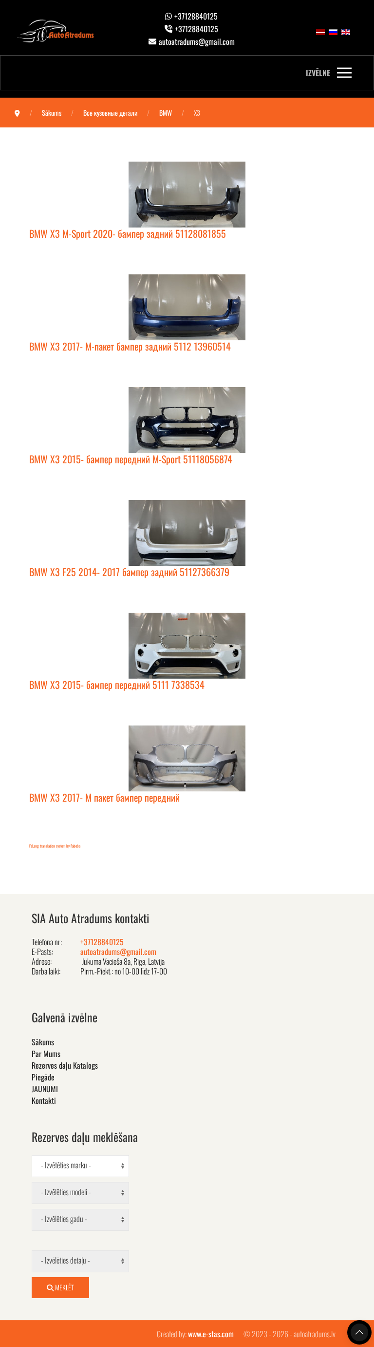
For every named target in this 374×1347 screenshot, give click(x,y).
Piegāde (43, 1077)
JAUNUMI (45, 1089)
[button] (328, 73)
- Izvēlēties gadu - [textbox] (64, 1218)
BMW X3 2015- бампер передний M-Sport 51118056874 (130, 459)
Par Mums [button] (46, 1053)
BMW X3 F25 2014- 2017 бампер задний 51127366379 (129, 571)
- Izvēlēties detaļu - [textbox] (65, 1260)
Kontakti (44, 1100)
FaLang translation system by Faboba (54, 846)
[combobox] (80, 1166)
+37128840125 (196, 16)
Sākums (43, 1042)
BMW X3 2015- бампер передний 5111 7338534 (117, 684)
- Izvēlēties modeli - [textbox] (66, 1192)
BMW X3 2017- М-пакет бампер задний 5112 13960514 (130, 346)
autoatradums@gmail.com (197, 41)
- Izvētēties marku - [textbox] (66, 1165)
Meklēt (64, 1287)
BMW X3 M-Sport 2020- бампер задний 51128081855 (127, 233)
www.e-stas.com (211, 1334)
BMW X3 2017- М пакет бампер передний (104, 797)
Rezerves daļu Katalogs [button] (65, 1065)
